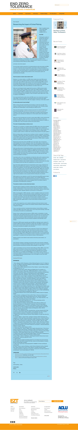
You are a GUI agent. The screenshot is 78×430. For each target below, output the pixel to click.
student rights (56, 167)
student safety (16, 366)
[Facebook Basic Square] (54, 176)
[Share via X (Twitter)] (16, 372)
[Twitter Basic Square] (56, 176)
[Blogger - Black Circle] (11, 422)
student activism (63, 165)
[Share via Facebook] (13, 372)
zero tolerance (56, 169)
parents (60, 161)
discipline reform (56, 159)
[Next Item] (64, 25)
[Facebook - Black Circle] (12, 422)
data (58, 157)
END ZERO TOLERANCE (21, 5)
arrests (21, 364)
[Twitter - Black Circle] (14, 422)
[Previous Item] (55, 25)
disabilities (61, 157)
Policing (14, 368)
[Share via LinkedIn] (19, 372)
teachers (61, 167)
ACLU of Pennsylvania (18, 424)
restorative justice (56, 163)
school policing (16, 364)
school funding (64, 163)
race (63, 161)
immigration (55, 161)
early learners (63, 159)
